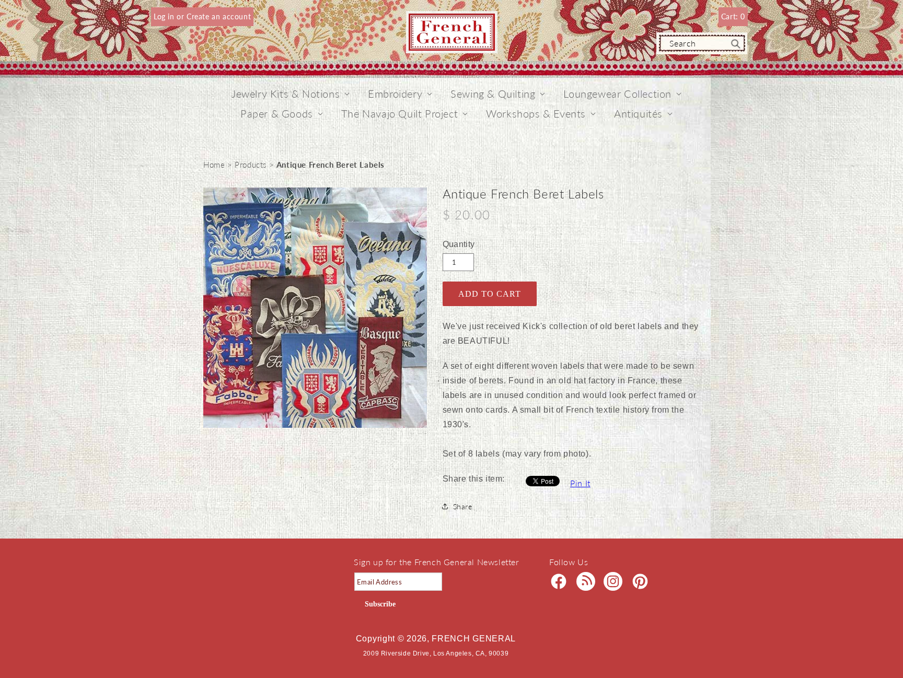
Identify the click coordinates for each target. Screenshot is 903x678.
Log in (165, 16)
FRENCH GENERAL (474, 638)
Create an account (219, 16)
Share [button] (462, 506)
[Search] (735, 43)
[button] (285, 93)
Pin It (580, 483)
